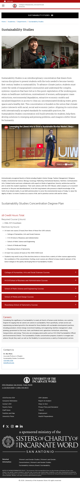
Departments (22, 22)
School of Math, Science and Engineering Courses (24, 289)
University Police (8, 416)
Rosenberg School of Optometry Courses (21, 305)
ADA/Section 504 (8, 398)
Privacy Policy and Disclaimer (48, 407)
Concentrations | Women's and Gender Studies (35, 462)
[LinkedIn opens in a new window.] (21, 426)
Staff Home (6, 410)
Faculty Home (7, 407)
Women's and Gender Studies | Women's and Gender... (37, 459)
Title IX (41, 410)
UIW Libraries (43, 398)
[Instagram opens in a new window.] (12, 426)
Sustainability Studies (36, 22)
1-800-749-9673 (22, 388)
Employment (42, 413)
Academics (11, 22)
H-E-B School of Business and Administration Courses (26, 280)
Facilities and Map (8, 413)
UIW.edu (10, 1)
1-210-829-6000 (8, 388)
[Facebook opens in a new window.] (3, 426)
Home (4, 22)
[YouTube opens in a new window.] (16, 426)
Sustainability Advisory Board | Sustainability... (35, 465)
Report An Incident (44, 401)
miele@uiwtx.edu (8, 363)
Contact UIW (7, 404)
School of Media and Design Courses (19, 297)
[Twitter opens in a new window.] (7, 426)
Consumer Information (9, 401)
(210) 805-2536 (8, 361)
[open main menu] (7, 6)
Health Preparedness (45, 416)
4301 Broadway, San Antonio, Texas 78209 (17, 385)
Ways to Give (43, 404)
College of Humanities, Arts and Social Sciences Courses (27, 272)
